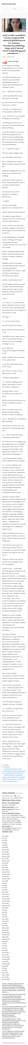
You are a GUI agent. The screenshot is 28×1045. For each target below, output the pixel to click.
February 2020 (5, 975)
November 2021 (6, 934)
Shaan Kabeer (12, 805)
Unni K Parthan (5, 811)
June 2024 (4, 885)
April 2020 (4, 970)
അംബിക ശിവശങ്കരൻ (6, 815)
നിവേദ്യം (15, 819)
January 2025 (5, 870)
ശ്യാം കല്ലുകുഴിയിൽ (7, 829)
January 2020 (5, 977)
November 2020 (6, 959)
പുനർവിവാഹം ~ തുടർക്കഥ (8, 822)
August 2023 (5, 908)
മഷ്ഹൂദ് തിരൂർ (18, 824)
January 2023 (5, 919)
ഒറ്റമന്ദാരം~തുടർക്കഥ (16, 817)
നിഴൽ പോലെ (10, 819)
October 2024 (5, 876)
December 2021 (6, 932)
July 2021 (4, 943)
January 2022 (5, 930)
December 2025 (6, 854)
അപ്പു (21, 815)
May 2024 (4, 887)
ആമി (8, 817)
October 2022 (5, 921)
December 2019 (6, 979)
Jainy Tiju (12, 795)
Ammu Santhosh (8, 793)
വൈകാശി (19, 828)
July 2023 (4, 910)
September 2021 (6, 939)
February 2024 (5, 894)
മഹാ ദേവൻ (6, 826)
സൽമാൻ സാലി (7, 832)
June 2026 (4, 840)
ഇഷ (10, 817)
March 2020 (5, 972)
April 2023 (4, 917)
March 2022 (5, 925)
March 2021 (5, 950)
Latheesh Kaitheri (4, 797)
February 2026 (5, 849)
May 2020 (4, 968)
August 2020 (5, 966)
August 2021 (5, 941)
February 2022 (5, 928)
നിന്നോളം (4, 819)
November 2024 (6, 874)
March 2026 (5, 847)
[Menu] (14, 9)
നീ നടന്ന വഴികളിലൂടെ (6, 821)
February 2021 (5, 952)
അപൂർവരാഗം (15, 815)
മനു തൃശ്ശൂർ (12, 824)
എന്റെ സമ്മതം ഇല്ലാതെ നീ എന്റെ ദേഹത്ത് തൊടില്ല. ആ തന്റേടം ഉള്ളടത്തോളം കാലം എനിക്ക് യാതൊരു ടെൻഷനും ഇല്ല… (13, 771)
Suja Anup (16, 807)
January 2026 (5, 852)
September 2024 (6, 878)
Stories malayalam (8, 807)
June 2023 (4, 912)
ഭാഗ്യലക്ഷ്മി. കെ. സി (6, 824)
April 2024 (4, 890)
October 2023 (5, 903)
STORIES (6, 765)
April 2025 (4, 865)
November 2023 (6, 901)
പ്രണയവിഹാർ (18, 822)
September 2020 (6, 963)
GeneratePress (22, 1043)
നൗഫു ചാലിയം (16, 821)
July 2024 (4, 883)
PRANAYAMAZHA (9, 4)
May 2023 (4, 914)
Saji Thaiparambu (14, 803)
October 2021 (5, 937)
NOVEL (4, 803)
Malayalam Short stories (11, 800)
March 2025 (5, 867)
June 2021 (4, 946)
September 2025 (6, 861)
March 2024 (5, 892)
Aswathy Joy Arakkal (19, 793)
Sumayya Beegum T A (8, 809)
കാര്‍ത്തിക (23, 817)
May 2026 (4, 843)
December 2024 (6, 872)
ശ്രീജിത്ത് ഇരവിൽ (15, 829)
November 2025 (6, 856)
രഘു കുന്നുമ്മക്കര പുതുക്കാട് (9, 828)
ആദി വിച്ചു (7, 767)
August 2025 (5, 863)
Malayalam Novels (18, 798)
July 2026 (4, 838)
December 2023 (6, 899)
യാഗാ (12, 826)
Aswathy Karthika (5, 796)
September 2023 (6, 905)
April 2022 (4, 923)
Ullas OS (18, 809)
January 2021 (5, 955)
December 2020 (6, 957)
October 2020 (5, 961)
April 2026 (4, 845)
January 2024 (5, 896)
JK (15, 796)
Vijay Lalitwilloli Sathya (11, 813)
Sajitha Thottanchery (5, 805)
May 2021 (4, 948)
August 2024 (5, 881)
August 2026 (5, 836)
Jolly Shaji (18, 795)
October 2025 (5, 858)
